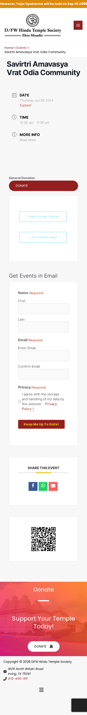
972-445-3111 (17, 679)
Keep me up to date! (41, 424)
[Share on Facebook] (33, 486)
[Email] (53, 486)
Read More (28, 140)
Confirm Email (29, 366)
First (21, 301)
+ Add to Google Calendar (43, 216)
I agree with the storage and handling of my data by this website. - (43, 401)
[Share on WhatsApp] (43, 486)
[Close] (83, 3)
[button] (43, 186)
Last (21, 319)
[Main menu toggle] (78, 25)
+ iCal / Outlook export (43, 237)
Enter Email (27, 348)
